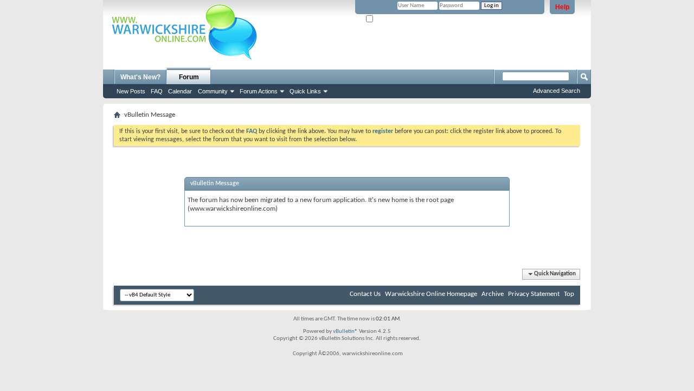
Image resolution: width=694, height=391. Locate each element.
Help (562, 7)
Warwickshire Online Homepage (431, 294)
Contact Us (365, 294)
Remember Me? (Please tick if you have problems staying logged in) (458, 19)
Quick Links (305, 91)
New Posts (131, 91)
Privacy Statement (534, 294)
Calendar (180, 91)
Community (213, 91)
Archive (492, 294)
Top (569, 294)
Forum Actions (259, 91)
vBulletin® (345, 332)
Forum (189, 77)
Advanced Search (556, 90)
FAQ (157, 91)
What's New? (140, 77)
